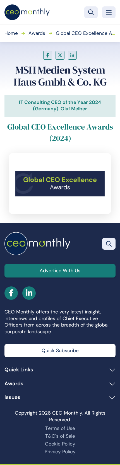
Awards (36, 33)
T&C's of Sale (60, 436)
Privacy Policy (60, 452)
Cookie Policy (60, 444)
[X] (60, 55)
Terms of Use (60, 428)
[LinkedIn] (72, 55)
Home (11, 33)
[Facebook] (47, 55)
